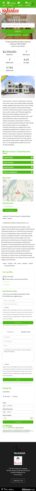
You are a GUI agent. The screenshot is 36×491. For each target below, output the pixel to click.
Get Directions (10, 210)
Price (4, 402)
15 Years (15, 396)
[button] (18, 31)
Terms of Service (27, 382)
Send (18, 379)
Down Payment (8, 409)
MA (15, 263)
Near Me (25, 35)
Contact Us (6, 282)
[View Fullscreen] (5, 188)
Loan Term (6, 391)
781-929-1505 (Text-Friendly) (18, 468)
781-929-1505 (8, 276)
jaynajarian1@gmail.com (18, 472)
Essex (19, 263)
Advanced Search (13, 35)
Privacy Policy (9, 318)
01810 (31, 263)
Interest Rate (7, 415)
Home (4, 263)
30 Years (7, 396)
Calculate (18, 422)
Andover (25, 263)
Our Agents (6, 284)
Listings (10, 263)
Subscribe (18, 322)
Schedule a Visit (25, 332)
